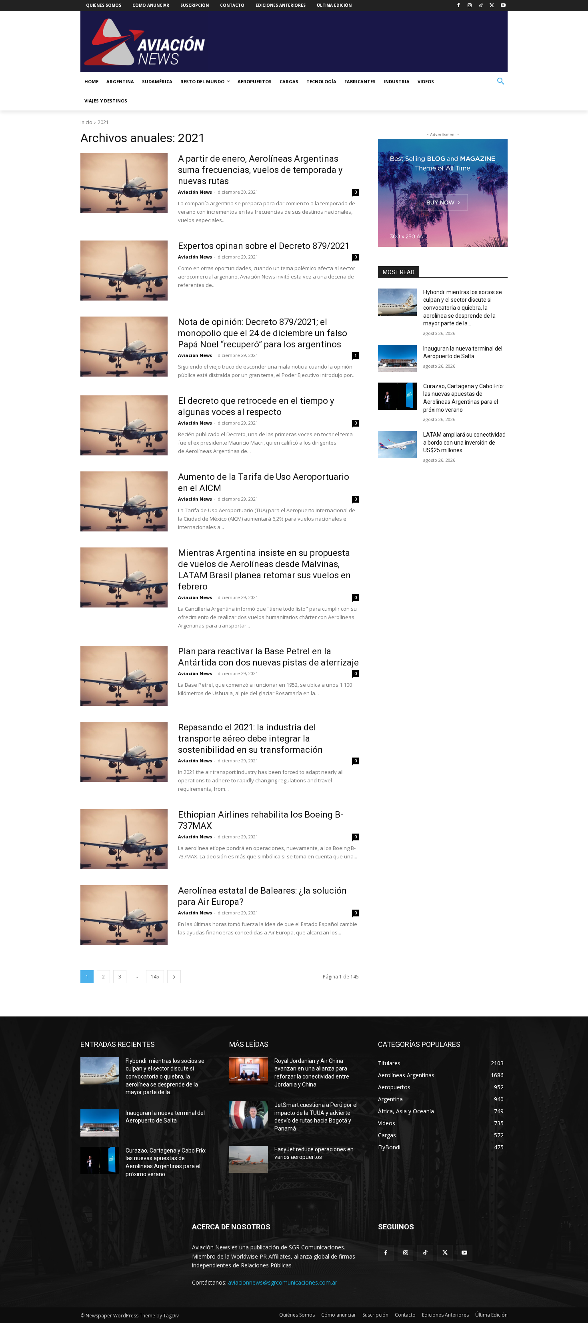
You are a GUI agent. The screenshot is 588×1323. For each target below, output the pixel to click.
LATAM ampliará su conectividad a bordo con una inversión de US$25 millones (464, 442)
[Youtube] (503, 5)
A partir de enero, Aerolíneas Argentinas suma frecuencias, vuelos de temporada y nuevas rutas (260, 170)
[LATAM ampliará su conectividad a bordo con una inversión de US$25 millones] (397, 444)
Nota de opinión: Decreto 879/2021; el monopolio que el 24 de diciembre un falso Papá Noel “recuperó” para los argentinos (262, 333)
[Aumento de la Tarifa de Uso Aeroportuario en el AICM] (124, 501)
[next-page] (174, 976)
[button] (500, 81)
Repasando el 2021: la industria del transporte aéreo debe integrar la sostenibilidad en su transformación (250, 738)
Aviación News (195, 192)
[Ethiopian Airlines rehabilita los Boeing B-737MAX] (124, 839)
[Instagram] (469, 5)
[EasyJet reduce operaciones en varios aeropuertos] (248, 1159)
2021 (103, 122)
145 (155, 976)
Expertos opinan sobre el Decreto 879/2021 (264, 246)
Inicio (86, 122)
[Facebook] (458, 5)
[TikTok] (481, 5)
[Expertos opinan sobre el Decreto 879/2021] (124, 271)
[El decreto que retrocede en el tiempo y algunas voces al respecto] (124, 425)
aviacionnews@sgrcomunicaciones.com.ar (282, 1282)
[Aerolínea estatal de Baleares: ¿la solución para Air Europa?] (124, 915)
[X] (491, 5)
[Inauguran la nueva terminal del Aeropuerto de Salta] (397, 358)
